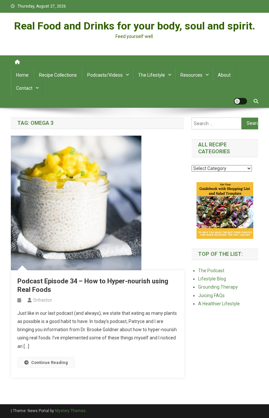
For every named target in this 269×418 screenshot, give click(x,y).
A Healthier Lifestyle (219, 303)
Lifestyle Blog (212, 278)
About (224, 75)
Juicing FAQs (211, 295)
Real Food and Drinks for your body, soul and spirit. (134, 26)
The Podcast (211, 270)
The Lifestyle (151, 75)
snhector (42, 300)
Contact (24, 88)
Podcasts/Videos (105, 75)
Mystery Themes (70, 410)
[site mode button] (240, 101)
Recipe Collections (58, 75)
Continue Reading (49, 362)
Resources (191, 75)
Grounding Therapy (218, 287)
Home (22, 75)
